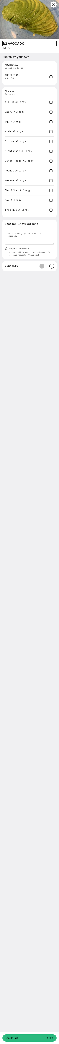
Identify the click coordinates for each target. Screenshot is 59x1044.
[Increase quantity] (51, 266)
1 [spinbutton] (47, 266)
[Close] (54, 5)
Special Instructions (21, 224)
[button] (29, 19)
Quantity (11, 266)
